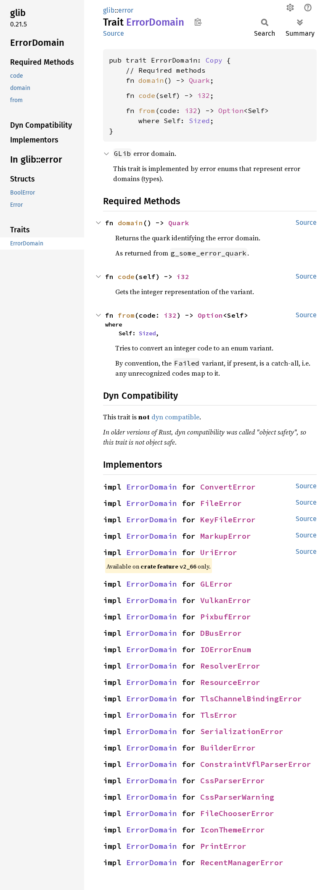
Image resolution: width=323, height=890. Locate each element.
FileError (221, 503)
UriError (218, 552)
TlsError (218, 715)
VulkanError (225, 600)
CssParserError (232, 780)
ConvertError (228, 487)
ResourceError (230, 682)
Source (113, 33)
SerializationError (241, 731)
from (146, 110)
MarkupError (225, 536)
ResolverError (230, 666)
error (125, 10)
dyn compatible (175, 416)
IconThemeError (232, 830)
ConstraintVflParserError (255, 764)
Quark (199, 80)
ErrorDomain (151, 487)
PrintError (223, 846)
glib (109, 10)
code (146, 95)
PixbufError (225, 616)
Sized (199, 120)
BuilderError (228, 748)
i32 (203, 95)
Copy (214, 60)
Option (231, 110)
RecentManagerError (241, 862)
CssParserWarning (237, 797)
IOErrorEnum (225, 649)
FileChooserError (237, 813)
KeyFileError (228, 519)
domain (151, 80)
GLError (216, 584)
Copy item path (198, 22)
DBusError (221, 633)
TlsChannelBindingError (251, 698)
